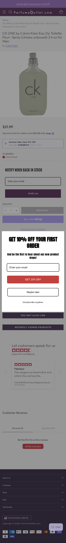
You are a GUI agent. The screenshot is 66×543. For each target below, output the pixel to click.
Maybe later (33, 292)
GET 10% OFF (33, 279)
